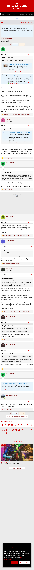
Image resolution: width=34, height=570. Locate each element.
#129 (32, 380)
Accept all (14, 563)
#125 (32, 246)
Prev (16, 44)
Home (2, 13)
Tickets (14, 13)
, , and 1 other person (16, 235)
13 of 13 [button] (22, 44)
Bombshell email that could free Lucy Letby (15, 383)
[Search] (32, 22)
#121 (32, 54)
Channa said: (5, 172)
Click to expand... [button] (17, 71)
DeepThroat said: (7, 129)
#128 (32, 350)
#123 (32, 169)
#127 (32, 322)
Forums (8, 13)
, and (11, 263)
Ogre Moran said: (7, 278)
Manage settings (24, 563)
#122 (32, 125)
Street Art (29, 13)
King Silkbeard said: (7, 57)
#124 (32, 222)
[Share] (29, 54)
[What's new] (28, 22)
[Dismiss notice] (31, 27)
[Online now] (4, 398)
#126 (32, 274)
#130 (32, 401)
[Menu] (2, 22)
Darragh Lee (4, 462)
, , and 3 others (16, 158)
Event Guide (21, 13)
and (7, 189)
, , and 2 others (17, 114)
